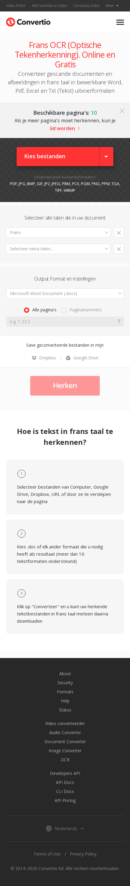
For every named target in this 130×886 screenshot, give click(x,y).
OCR (65, 759)
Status (65, 710)
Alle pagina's (44, 310)
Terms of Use (47, 854)
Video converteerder (65, 723)
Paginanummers (86, 310)
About (65, 673)
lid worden (62, 128)
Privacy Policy (83, 854)
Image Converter (65, 750)
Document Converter (65, 741)
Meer (110, 5)
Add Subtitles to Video (49, 5)
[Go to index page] (28, 21)
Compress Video (86, 5)
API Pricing (65, 800)
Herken (65, 385)
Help (65, 701)
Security (65, 682)
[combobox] (58, 232)
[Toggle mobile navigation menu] (120, 22)
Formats (65, 692)
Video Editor (16, 5)
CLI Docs (65, 791)
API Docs (65, 782)
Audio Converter (65, 732)
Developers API (65, 773)
